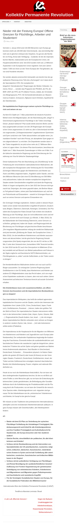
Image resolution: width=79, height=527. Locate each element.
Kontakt (17, 21)
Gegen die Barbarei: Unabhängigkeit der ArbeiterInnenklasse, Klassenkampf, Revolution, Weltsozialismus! (42, 505)
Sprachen (5, 21)
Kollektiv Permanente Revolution (39, 15)
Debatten (28, 21)
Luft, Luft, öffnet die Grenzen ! (16, 499)
